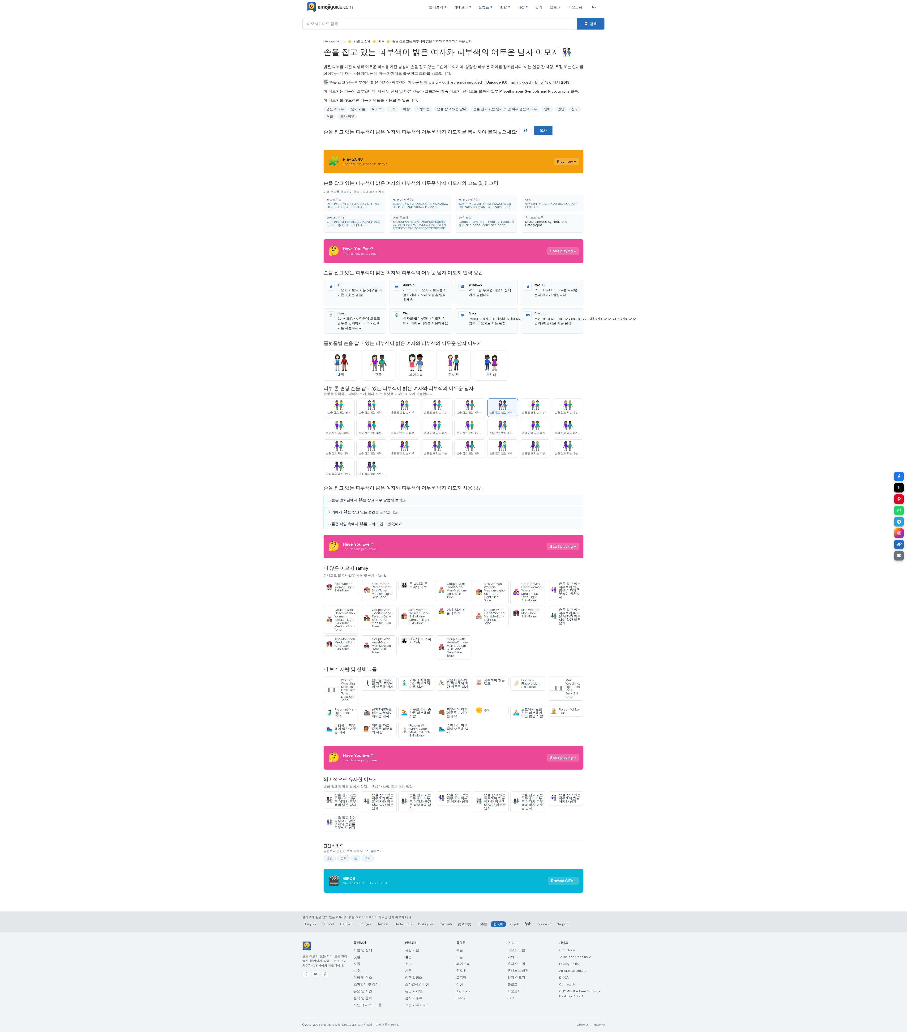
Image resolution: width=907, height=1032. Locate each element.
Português (425, 924)
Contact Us (567, 984)
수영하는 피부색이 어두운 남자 (453, 729)
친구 (574, 109)
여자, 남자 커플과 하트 (452, 611)
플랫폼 (485, 7)
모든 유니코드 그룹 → (369, 1005)
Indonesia (544, 924)
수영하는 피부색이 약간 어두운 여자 (341, 729)
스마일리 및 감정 (366, 984)
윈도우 (461, 971)
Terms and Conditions (575, 957)
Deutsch (346, 924)
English (310, 924)
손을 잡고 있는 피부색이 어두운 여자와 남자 (453, 798)
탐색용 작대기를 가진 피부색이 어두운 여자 (379, 683)
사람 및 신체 (362, 41)
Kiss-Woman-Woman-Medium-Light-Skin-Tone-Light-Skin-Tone (490, 592)
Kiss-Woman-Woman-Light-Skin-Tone (340, 587)
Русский (446, 924)
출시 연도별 (516, 964)
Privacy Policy (569, 964)
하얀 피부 (347, 117)
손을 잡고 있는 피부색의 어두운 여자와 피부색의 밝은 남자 (341, 800)
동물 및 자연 (363, 991)
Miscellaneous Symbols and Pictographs (546, 223)
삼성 (459, 984)
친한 (330, 858)
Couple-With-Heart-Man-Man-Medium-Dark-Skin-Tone (378, 645)
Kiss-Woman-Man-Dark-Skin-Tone (526, 613)
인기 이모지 (516, 978)
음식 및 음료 (363, 998)
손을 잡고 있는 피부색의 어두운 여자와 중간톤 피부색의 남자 (416, 801)
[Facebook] (306, 974)
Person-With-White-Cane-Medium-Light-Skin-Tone (415, 730)
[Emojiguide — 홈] (306, 946)
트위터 (461, 978)
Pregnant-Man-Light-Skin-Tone (341, 712)
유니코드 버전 (518, 971)
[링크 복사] (899, 544)
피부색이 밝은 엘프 (490, 681)
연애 (547, 109)
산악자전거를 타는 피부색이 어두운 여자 (378, 712)
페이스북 (463, 964)
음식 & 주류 (413, 998)
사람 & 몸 (412, 950)
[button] (354, 203)
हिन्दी (528, 924)
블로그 (555, 7)
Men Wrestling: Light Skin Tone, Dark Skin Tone (565, 688)
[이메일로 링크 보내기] (899, 556)
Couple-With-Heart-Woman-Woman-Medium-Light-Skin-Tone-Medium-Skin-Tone (341, 620)
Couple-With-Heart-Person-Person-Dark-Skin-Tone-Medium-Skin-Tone (378, 618)
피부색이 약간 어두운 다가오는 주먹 (452, 712)
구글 (459, 957)
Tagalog (563, 924)
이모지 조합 (516, 950)
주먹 (483, 710)
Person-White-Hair (565, 711)
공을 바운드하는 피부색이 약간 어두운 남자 (453, 683)
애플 (459, 950)
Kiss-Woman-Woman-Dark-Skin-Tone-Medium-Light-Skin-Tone (415, 616)
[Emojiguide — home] (330, 7)
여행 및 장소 (363, 978)
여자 (368, 858)
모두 (392, 109)
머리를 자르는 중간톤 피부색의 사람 (378, 729)
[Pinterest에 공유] (899, 499)
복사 (543, 130)
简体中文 (464, 924)
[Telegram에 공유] (899, 522)
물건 (408, 957)
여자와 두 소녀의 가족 (416, 640)
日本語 (482, 924)
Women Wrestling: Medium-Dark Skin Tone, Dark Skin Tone (340, 690)
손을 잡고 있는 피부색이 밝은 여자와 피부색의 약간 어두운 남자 (491, 801)
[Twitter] (315, 974)
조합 (505, 7)
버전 (523, 7)
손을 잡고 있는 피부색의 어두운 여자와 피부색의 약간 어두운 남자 (528, 801)
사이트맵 (583, 1025)
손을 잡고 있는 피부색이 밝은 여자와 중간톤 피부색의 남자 (341, 823)
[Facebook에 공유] (899, 476)
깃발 (357, 957)
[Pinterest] (325, 974)
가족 (381, 41)
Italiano (382, 924)
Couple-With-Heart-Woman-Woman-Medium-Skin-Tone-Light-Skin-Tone (528, 592)
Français (365, 924)
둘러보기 (437, 7)
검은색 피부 (335, 109)
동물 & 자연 (413, 991)
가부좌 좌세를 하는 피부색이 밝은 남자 (415, 683)
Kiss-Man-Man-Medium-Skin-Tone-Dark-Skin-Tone (341, 644)
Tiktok (460, 998)
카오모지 (575, 7)
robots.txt (598, 1025)
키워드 (513, 957)
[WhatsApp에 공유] (899, 510)
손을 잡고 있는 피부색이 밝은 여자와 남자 (566, 798)
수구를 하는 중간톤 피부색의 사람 (416, 712)
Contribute (567, 950)
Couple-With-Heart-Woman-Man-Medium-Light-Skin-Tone (490, 616)
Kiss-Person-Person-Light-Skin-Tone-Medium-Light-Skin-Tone (378, 590)
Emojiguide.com (335, 41)
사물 (357, 964)
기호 (357, 971)
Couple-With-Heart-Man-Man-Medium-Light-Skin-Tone (452, 590)
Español (328, 924)
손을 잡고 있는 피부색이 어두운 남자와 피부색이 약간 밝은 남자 (566, 616)
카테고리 (462, 7)
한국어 (498, 924)
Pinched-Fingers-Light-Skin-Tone (527, 683)
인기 (538, 7)
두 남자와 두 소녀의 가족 (414, 585)
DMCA (564, 978)
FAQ (593, 7)
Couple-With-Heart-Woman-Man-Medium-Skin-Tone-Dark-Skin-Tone (453, 647)
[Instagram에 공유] (899, 533)
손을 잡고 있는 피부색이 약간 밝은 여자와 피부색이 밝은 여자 (566, 590)
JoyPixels (463, 991)
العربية (514, 924)
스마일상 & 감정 (417, 984)
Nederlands (403, 924)
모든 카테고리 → (417, 1005)
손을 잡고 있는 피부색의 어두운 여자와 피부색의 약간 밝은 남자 (379, 801)
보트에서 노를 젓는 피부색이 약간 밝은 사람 (528, 712)
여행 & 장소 (413, 978)
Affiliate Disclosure (573, 971)
